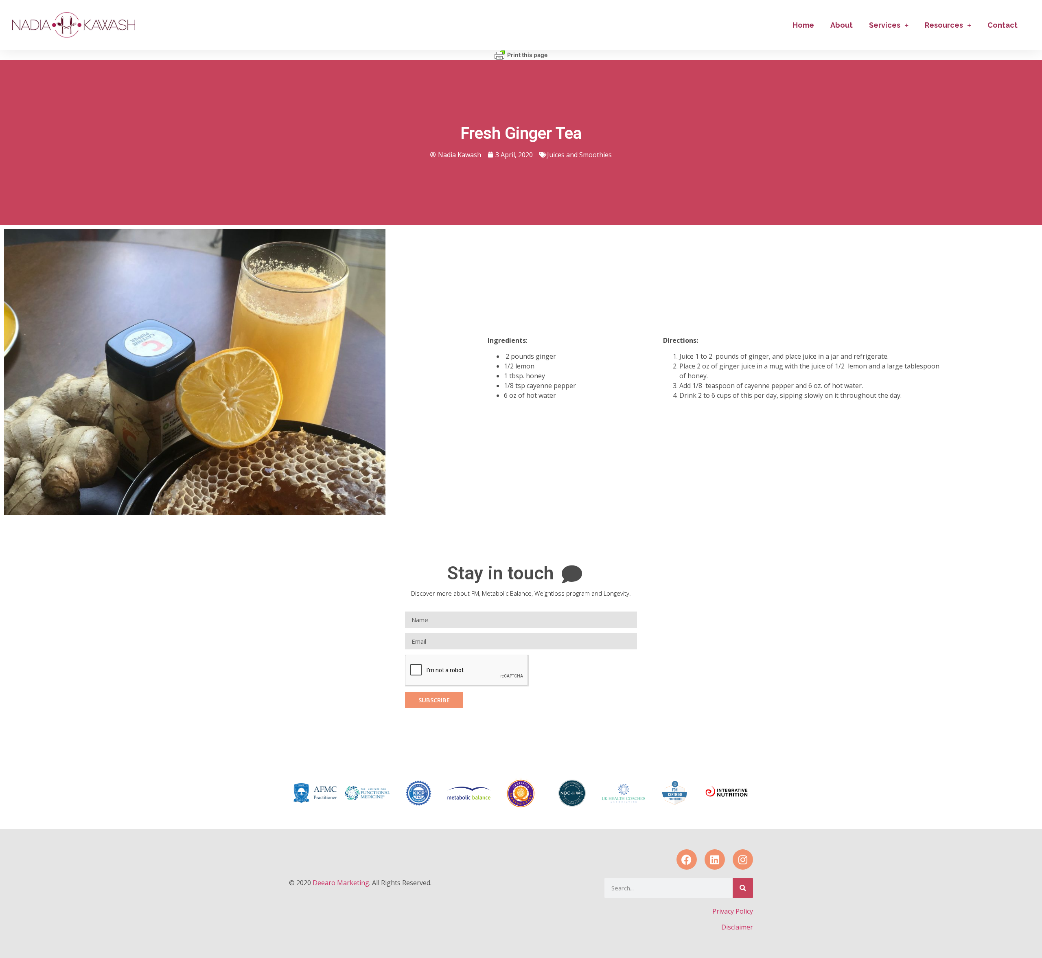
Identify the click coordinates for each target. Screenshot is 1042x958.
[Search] (743, 888)
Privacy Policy (732, 911)
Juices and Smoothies (579, 154)
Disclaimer (737, 927)
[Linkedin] (715, 859)
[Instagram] (743, 859)
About (841, 25)
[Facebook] (686, 859)
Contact (1002, 25)
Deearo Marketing (341, 882)
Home (803, 25)
